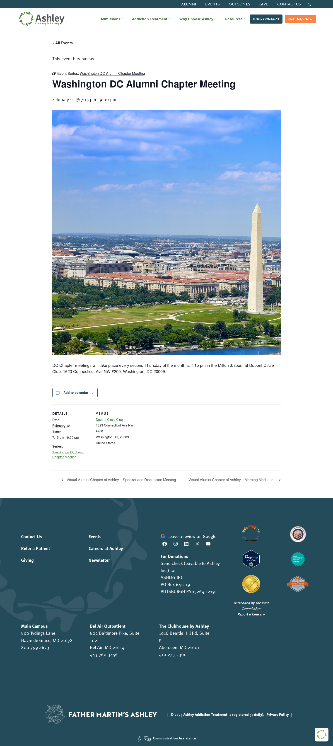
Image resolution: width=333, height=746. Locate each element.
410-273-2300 (173, 654)
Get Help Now (300, 19)
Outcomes (239, 4)
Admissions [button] (110, 19)
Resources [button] (233, 19)
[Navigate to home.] (41, 18)
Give (263, 4)
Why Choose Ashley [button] (196, 19)
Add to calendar (75, 392)
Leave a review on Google (191, 536)
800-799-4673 (266, 19)
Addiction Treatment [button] (149, 19)
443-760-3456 (104, 654)
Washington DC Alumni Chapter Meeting (68, 454)
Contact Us (289, 4)
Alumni (188, 4)
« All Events (62, 42)
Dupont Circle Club (109, 419)
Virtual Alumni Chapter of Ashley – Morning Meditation (232, 479)
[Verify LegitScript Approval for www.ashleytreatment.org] (251, 558)
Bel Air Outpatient (107, 625)
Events (212, 4)
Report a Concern (251, 614)
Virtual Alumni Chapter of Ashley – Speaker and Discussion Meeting (121, 479)
